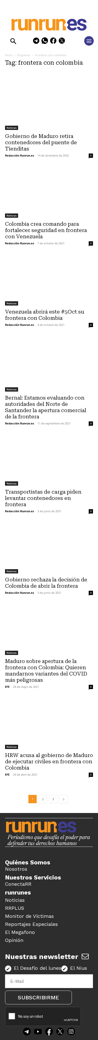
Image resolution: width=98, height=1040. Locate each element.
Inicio (8, 55)
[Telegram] (36, 41)
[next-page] (63, 799)
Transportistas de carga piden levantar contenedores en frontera (43, 498)
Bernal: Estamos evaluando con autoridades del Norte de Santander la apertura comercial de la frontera (45, 407)
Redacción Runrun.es (19, 155)
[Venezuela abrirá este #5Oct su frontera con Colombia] (49, 281)
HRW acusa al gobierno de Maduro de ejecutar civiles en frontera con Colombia (49, 761)
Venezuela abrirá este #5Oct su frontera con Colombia (44, 315)
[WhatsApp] (44, 41)
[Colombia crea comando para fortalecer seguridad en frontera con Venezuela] (49, 193)
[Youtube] (38, 1032)
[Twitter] (60, 1032)
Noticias (12, 127)
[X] (62, 41)
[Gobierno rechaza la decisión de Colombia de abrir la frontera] (49, 548)
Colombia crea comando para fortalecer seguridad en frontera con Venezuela (46, 230)
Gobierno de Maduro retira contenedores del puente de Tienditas (41, 142)
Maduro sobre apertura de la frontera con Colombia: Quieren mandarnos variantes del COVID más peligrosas (46, 670)
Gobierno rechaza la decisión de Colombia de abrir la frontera (46, 583)
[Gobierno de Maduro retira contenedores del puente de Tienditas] (49, 100)
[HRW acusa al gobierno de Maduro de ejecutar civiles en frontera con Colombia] (49, 724)
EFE (7, 687)
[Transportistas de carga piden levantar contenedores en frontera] (49, 461)
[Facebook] (53, 41)
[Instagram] (71, 1032)
